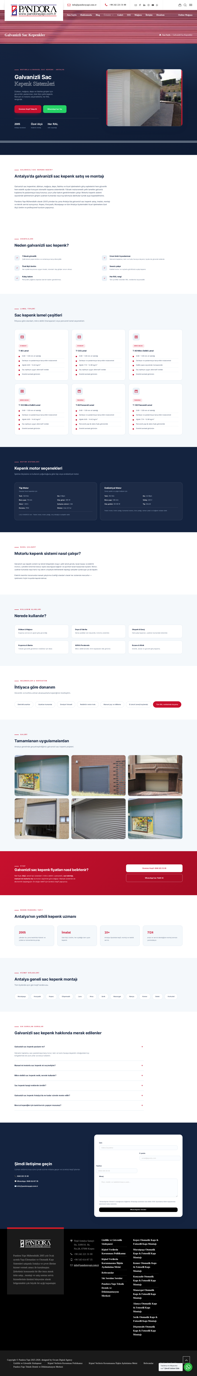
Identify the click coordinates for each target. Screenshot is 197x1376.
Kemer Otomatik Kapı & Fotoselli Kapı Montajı (144, 1267)
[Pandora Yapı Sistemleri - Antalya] (34, 10)
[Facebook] (140, 5)
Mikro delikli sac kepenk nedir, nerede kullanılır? (35, 1075)
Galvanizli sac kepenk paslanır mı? (29, 1047)
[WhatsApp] (157, 5)
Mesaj (101, 1176)
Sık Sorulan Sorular (112, 1278)
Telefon (99, 1166)
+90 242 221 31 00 (117, 5)
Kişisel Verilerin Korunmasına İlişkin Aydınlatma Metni (112, 1263)
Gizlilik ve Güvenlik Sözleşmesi (27, 1363)
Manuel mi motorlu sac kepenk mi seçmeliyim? (35, 1065)
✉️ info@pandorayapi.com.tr (26, 1186)
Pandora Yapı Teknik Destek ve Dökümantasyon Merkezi (38, 1367)
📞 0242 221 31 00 (21, 1176)
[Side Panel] (190, 5)
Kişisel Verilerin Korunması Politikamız (65, 1363)
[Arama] (185, 5)
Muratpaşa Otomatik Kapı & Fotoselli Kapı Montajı (144, 1253)
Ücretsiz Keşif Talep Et (28, 109)
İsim (100, 1143)
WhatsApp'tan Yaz (54, 109)
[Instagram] (148, 5)
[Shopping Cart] (180, 5)
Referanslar (108, 1272)
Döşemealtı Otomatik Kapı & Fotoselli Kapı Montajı (144, 1330)
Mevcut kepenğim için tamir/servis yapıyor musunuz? (37, 1105)
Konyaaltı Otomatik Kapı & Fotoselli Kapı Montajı (144, 1280)
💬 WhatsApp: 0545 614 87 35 (26, 1181)
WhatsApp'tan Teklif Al (154, 878)
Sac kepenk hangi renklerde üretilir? (30, 1085)
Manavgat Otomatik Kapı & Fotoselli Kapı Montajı (144, 1294)
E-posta (142, 1153)
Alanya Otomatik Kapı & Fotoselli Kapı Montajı (145, 1307)
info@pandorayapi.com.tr (84, 5)
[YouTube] (152, 5)
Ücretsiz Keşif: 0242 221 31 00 (154, 868)
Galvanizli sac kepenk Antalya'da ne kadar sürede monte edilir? (42, 1095)
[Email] (135, 5)
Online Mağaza (185, 15)
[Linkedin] (144, 5)
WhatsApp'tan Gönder (138, 1209)
